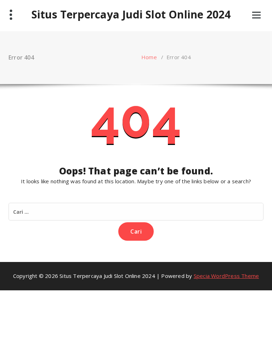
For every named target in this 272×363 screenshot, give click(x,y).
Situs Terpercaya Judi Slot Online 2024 (131, 14)
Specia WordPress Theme (226, 275)
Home (149, 57)
